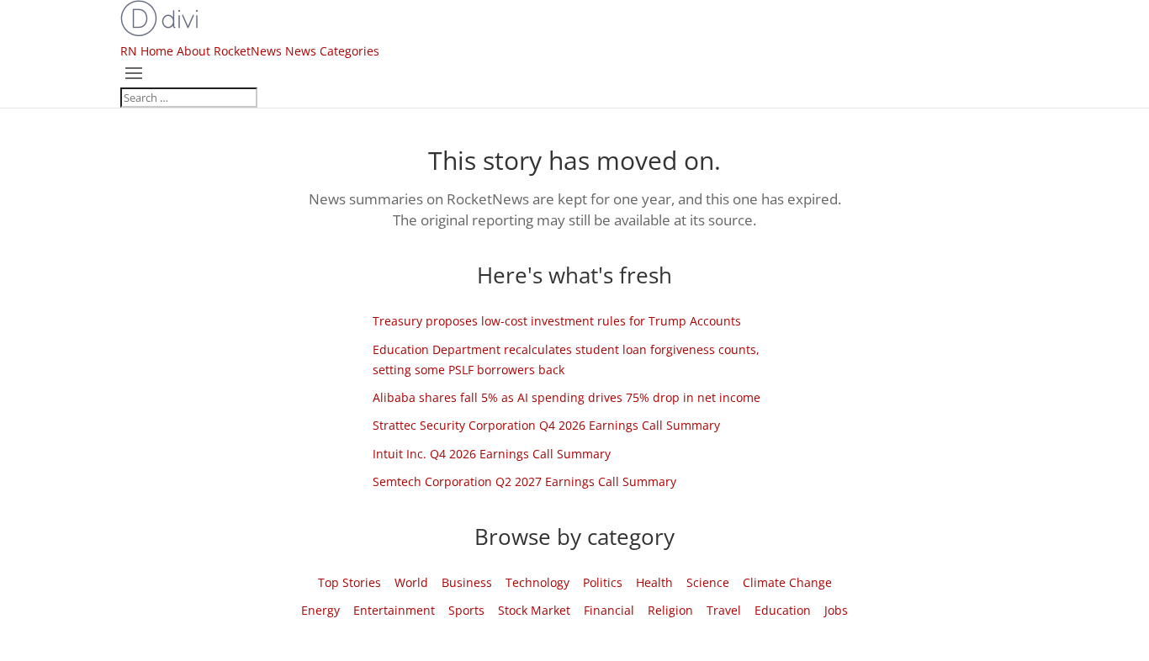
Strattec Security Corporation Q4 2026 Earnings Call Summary (546, 425)
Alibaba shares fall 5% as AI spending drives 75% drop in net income (566, 397)
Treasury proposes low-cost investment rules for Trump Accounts (557, 321)
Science (707, 582)
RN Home (146, 51)
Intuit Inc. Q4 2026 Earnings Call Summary (492, 454)
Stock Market (534, 610)
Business (467, 582)
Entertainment (394, 610)
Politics (602, 582)
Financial (609, 610)
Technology (537, 582)
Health (654, 582)
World (411, 582)
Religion (670, 610)
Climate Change (787, 582)
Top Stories (349, 582)
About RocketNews (229, 51)
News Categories (332, 51)
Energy (320, 610)
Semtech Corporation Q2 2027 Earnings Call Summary (524, 481)
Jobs (836, 610)
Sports (466, 610)
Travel (724, 610)
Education (783, 610)
